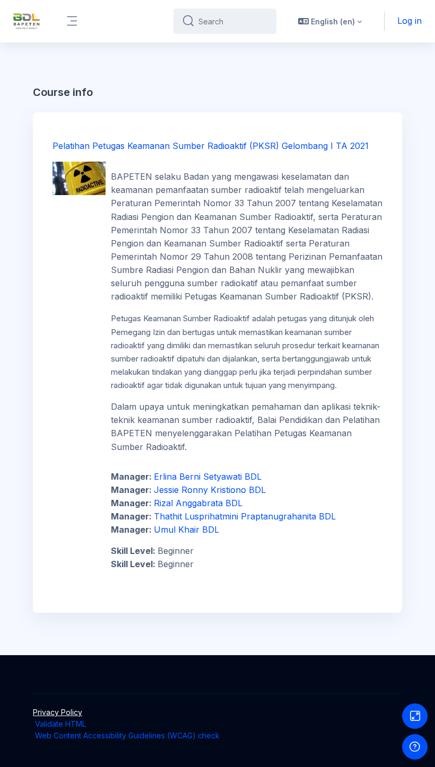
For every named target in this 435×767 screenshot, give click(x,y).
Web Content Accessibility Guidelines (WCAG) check (127, 735)
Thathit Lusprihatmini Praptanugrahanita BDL (245, 516)
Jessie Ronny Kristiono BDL (210, 489)
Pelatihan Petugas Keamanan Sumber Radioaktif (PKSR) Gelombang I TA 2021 (211, 145)
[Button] (415, 716)
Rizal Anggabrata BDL (198, 503)
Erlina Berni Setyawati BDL (208, 476)
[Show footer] (415, 747)
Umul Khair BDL (186, 529)
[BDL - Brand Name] (26, 21)
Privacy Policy (57, 712)
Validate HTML (60, 723)
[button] (330, 21)
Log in (409, 20)
